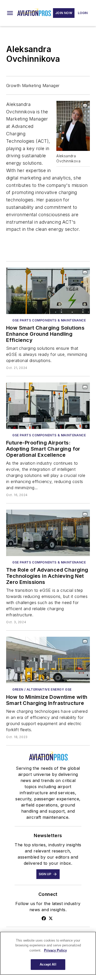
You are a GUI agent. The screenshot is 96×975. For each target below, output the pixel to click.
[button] (10, 13)
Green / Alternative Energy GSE (42, 689)
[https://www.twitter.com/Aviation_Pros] (50, 918)
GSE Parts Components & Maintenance (49, 320)
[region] (48, 953)
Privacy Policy (55, 950)
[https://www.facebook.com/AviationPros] (43, 918)
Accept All (48, 964)
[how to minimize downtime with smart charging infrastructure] (48, 660)
